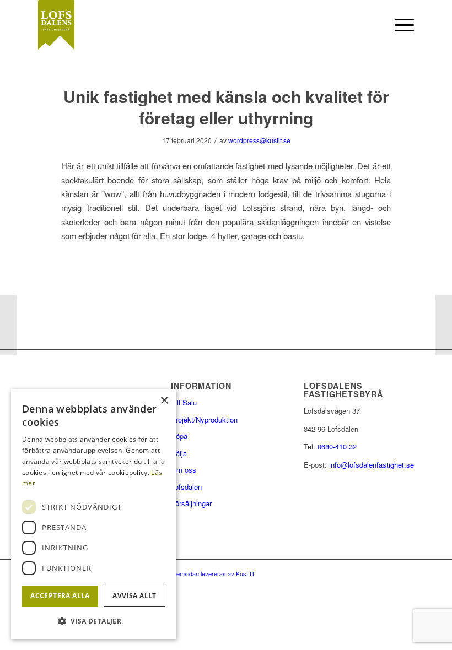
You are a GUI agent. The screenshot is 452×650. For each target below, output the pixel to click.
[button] (93, 621)
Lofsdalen (186, 486)
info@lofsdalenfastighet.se (371, 464)
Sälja (179, 453)
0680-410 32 (337, 446)
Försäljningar (191, 503)
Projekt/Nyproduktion (204, 419)
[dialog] (93, 514)
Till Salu (184, 402)
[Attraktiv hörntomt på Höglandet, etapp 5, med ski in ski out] (8, 325)
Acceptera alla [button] (60, 595)
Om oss (183, 469)
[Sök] (373, 25)
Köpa (179, 436)
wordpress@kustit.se (259, 140)
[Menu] (399, 25)
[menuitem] (373, 25)
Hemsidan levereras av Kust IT (213, 573)
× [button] (164, 401)
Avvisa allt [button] (134, 595)
